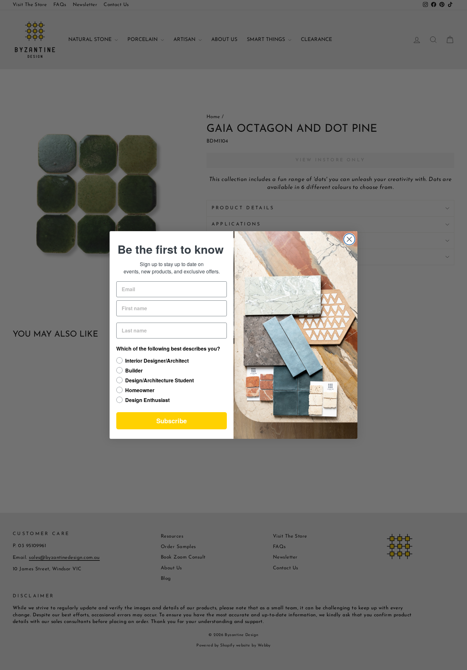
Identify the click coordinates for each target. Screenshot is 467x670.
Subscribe (171, 420)
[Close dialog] (349, 239)
